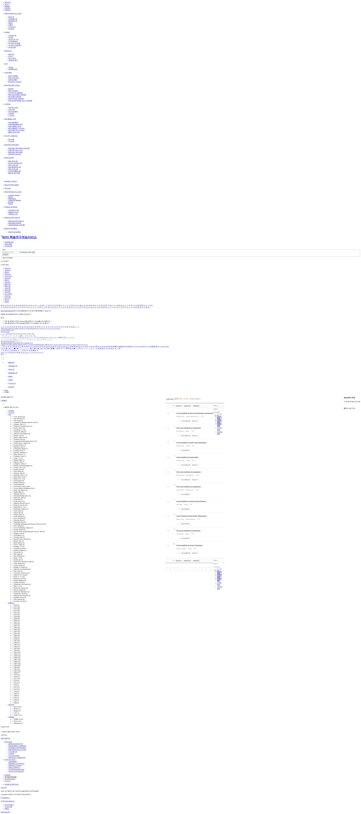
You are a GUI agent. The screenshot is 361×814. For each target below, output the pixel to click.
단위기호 (8, 296)
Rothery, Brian (19, 482)
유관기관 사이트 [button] (10, 759)
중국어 (7, 272)
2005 (17, 626)
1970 (16, 691)
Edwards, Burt (19, 520)
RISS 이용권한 (13, 91)
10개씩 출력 (216, 567)
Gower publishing (190, 519)
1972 (17, 688)
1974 (16, 684)
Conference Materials (14, 200)
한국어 (17, 709)
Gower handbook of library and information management (194, 413)
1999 (17, 637)
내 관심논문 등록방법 (15, 93)
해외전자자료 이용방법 (16, 98)
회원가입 (8, 2)
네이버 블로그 (9, 805)
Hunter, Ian (18, 560)
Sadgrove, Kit (19, 533)
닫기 (2, 354)
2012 (17, 612)
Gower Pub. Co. (189, 475)
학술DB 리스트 (13, 212)
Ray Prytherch (19, 556)
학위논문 (11, 17)
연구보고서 (12, 27)
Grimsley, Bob (19, 537)
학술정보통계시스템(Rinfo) (17, 746)
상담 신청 (11, 109)
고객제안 (11, 113)
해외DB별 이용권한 (14, 223)
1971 (17, 690)
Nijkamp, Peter (19, 494)
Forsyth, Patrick (19, 529)
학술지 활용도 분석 (14, 126)
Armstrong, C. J (19, 430)
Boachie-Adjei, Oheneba (22, 539)
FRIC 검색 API (13, 169)
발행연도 (11, 603)
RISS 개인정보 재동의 (12, 185)
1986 (17, 661)
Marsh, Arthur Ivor (20, 437)
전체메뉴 (8, 10)
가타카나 (8, 270)
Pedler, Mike (19, 492)
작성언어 (11, 704)
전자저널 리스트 (13, 210)
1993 (17, 648)
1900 (16, 703)
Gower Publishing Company (23, 528)
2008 (17, 620)
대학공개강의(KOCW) (15, 744)
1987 (17, 659)
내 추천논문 (12, 35)
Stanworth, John (20, 497)
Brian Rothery (19, 543)
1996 (17, 642)
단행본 (10, 25)
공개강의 (11, 29)
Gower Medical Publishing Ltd (24, 488)
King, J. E (18, 558)
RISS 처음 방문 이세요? (12, 85)
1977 (17, 678)
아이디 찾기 (12, 58)
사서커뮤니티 (12, 752)
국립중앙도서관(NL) (15, 765)
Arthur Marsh (19, 484)
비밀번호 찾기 (13, 60)
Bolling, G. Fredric (20, 567)
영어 (18, 707)
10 (174, 544)
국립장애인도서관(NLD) (16, 763)
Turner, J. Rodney (181, 548)
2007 (17, 622)
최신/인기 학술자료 (11, 136)
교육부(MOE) (12, 761)
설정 (6, 64)
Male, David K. (19, 454)
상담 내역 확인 (13, 111)
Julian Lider (18, 513)
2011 (17, 614)
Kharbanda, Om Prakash (22, 584)
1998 (17, 639)
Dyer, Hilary (18, 471)
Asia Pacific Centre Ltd (22, 486)
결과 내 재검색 (8, 258)
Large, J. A (18, 458)
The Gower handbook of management (188, 428)
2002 (17, 631)
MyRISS (7, 6)
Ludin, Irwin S (19, 501)
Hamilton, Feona (20, 597)
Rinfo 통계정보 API (14, 167)
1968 (16, 695)
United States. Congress (22, 443)
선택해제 (4, 400)
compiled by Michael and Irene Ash (26, 422)
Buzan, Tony (19, 541)
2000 (17, 635)
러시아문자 (8, 294)
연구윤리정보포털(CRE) (16, 769)
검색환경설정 (12, 69)
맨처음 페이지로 (168, 569)
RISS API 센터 (9, 157)
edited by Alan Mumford (22, 569)
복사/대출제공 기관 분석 (16, 128)
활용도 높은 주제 (14, 132)
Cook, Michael (19, 516)
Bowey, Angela (19, 590)
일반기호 (8, 298)
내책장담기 (187, 406)
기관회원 (11, 754)
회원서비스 (8, 51)
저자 (9, 414)
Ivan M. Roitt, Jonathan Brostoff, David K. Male (29, 531)
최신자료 (11, 139)
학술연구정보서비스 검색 (13, 13)
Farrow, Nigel (19, 545)
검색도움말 (8, 244)
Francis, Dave (19, 428)
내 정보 (10, 67)
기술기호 (8, 288)
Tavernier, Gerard (20, 601)
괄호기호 (8, 284)
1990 (17, 654)
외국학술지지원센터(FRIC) (17, 748)
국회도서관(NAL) (14, 767)
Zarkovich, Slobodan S (22, 592)
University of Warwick (22, 573)
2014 (17, 609)
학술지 (10, 23)
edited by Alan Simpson (22, 433)
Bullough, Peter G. (20, 475)
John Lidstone (19, 599)
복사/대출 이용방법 (14, 96)
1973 (16, 686)
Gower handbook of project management (189, 545)
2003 (17, 629)
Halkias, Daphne (20, 550)
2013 (17, 610)
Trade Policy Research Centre (24, 561)
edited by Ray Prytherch (22, 595)
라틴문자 (8, 292)
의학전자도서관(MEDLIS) (16, 757)
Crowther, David (20, 548)
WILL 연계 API (13, 165)
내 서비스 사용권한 (14, 45)
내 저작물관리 (13, 41)
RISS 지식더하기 (13, 78)
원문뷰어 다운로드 (11, 181)
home (6, 390)
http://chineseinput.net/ (7, 311)
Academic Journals (14, 195)
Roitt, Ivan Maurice (21, 490)
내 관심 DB (12, 47)
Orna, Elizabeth (19, 518)
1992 (17, 650)
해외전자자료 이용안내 (12, 217)
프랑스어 (8, 278)
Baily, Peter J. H (20, 477)
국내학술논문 (12, 19)
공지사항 (8, 188)
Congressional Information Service (25, 441)
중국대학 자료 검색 (14, 154)
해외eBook (18, 723)
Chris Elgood (19, 481)
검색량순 (11, 411)
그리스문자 (8, 276)
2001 (17, 633)
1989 (17, 656)
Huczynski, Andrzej (21, 588)
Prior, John (179, 504)
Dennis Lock (19, 435)
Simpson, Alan (19, 424)
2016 (16, 605)
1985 (17, 663)
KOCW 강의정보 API (15, 163)
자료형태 (11, 717)
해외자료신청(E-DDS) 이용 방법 (19, 148)
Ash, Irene (18, 420)
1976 (16, 680)
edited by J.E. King (20, 575)
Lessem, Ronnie (20, 445)
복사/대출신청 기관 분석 (16, 130)
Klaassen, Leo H (20, 578)
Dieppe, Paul (19, 514)
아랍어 (7, 302)
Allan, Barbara (19, 563)
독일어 (7, 280)
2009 (17, 618)
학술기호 (8, 286)
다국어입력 (8, 246)
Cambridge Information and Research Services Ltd (30, 524)
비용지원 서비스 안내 (15, 150)
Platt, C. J (18, 586)
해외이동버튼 (5, 812)
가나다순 (11, 412)
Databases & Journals (11, 207)
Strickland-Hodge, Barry (22, 496)
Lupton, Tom (19, 469)
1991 (17, 652)
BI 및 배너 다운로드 (14, 82)
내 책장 (10, 37)
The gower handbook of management (188, 530)
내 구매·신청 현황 (14, 43)
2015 (17, 607)
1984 (17, 665)
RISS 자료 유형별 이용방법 (17, 95)
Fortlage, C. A (19, 546)
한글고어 (8, 274)
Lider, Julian (18, 511)
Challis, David (19, 582)
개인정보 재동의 (10, 779)
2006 (17, 624)
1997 (17, 641)
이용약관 (8, 775)
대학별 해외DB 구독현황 (16, 225)
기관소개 (8, 781)
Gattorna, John (19, 450)
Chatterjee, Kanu (20, 456)
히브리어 (8, 282)
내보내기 (178, 406)
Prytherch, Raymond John (23, 426)
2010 (17, 616)
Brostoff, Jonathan (20, 452)
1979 (17, 674)
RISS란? (11, 89)
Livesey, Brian (19, 565)
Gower (187, 431)
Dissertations (12, 198)
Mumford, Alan (19, 447)
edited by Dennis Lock (22, 503)
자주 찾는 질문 (13, 107)
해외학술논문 (12, 21)
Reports (10, 203)
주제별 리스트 (13, 214)
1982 (17, 669)
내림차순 (215, 409)
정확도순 (215, 405)
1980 (17, 673)
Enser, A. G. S (19, 577)
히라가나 (8, 268)
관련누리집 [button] (8, 742)
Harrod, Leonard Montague (23, 465)
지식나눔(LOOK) (14, 756)
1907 (16, 701)
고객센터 (8, 8)
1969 (16, 693)
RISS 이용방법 (13, 76)
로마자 (7, 300)
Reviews (10, 202)
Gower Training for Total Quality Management (191, 516)
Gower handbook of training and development (191, 501)
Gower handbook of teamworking (187, 457)
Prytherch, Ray (19, 439)
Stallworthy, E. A (20, 507)
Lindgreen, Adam (20, 464)
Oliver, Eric (18, 552)
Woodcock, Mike (20, 432)
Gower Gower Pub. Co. (192, 416)
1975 (17, 682)
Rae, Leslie (18, 571)
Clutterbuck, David (20, 593)
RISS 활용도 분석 (10, 119)
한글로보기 (196, 406)
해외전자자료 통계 (11, 228)
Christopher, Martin (21, 449)
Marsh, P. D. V (19, 479)
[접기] (344, 405)
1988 (17, 658)
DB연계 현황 (12, 80)
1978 (17, 676)
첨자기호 (8, 290)
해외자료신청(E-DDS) (12, 145)
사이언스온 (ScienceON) (16, 771)
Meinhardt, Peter (20, 522)
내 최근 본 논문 (13, 39)
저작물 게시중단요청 (11, 784)
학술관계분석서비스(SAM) (17, 750)
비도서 (17, 721)
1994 (17, 646)
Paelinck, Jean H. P (20, 505)
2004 (17, 627)
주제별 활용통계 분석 (15, 124)
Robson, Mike (19, 460)
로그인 (7, 4)
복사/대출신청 (185, 421)
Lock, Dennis (19, 417)
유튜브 (7, 808)
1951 (16, 697)
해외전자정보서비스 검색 (13, 192)
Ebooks (10, 197)
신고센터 (11, 115)
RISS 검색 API (13, 161)
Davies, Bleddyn (20, 580)
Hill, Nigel (18, 554)
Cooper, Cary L (19, 467)
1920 (16, 699)
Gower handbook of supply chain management (191, 442)
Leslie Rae (18, 499)
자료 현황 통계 (13, 122)
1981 (17, 671)
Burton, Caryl (180, 519)
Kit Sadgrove (19, 535)
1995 (17, 644)
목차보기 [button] (194, 421)
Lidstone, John (19, 473)
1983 (17, 667)
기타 (16, 713)
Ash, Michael (19, 418)
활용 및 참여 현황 (14, 173)
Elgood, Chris (19, 462)
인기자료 (11, 141)
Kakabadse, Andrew (21, 509)
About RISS (8, 72)
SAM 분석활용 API (14, 171)
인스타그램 (8, 807)
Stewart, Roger (180, 460)
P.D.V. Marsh (19, 526)
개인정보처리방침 (11, 777)
